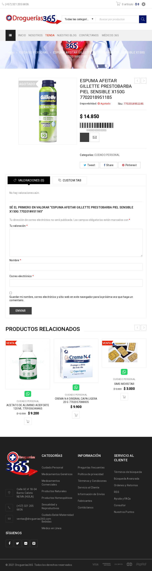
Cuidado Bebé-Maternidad (58, 514)
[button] (28, 421)
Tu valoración (18, 225)
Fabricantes (85, 500)
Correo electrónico (21, 276)
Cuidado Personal (52, 467)
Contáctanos (85, 507)
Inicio (11, 52)
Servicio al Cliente (88, 487)
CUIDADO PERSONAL (33, 52)
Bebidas (47, 521)
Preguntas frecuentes (91, 467)
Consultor (120, 505)
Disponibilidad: (88, 103)
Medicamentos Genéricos (57, 474)
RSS (116, 491)
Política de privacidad (91, 474)
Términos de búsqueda (128, 471)
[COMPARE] (84, 137)
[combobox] (79, 19)
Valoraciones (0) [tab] (30, 180)
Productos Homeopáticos (57, 497)
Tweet (91, 165)
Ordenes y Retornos (126, 485)
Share (109, 165)
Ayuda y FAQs (122, 498)
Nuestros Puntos (124, 511)
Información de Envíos (91, 494)
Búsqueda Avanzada (126, 478)
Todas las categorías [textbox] (77, 19)
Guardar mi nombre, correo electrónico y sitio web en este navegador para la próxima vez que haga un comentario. (71, 298)
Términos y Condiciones (92, 480)
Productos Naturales (54, 491)
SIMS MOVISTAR (124, 383)
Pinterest (131, 165)
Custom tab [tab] (71, 180)
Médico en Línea (51, 528)
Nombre (15, 260)
